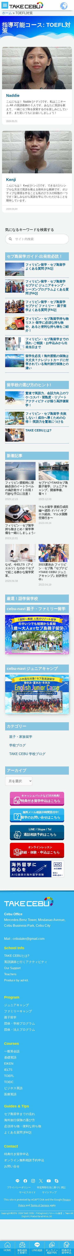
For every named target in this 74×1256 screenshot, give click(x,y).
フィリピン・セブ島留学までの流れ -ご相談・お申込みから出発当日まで (47, 343)
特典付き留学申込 (16, 1154)
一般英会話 (12, 1051)
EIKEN (8, 1063)
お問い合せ (12, 1166)
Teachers (10, 974)
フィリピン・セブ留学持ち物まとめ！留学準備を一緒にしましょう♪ (20, 529)
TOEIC (9, 1082)
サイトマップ (49, 1192)
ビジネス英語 (13, 1088)
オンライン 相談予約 (52, 1251)
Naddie (13, 95)
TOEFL (9, 1076)
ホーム (7, 13)
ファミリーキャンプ (18, 1011)
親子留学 (10, 1017)
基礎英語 (10, 1057)
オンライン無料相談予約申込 (24, 1160)
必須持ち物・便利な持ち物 (22, 1126)
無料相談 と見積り (22, 1251)
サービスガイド (27, 1192)
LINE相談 (37, 1250)
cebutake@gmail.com (28, 938)
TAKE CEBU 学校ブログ (27, 754)
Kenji (11, 179)
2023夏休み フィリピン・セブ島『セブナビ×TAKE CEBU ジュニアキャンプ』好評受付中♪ (53, 572)
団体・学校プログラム (19, 1023)
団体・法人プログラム (19, 1029)
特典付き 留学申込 (67, 1251)
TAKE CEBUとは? (38, 430)
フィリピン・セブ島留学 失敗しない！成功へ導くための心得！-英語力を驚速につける (45, 417)
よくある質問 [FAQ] (17, 1132)
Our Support (12, 968)
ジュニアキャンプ (16, 1005)
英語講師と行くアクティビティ (25, 962)
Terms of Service (40, 1205)
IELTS (8, 1069)
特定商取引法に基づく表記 (51, 1187)
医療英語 (10, 1094)
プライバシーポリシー (19, 1187)
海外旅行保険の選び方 (19, 1120)
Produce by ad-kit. (16, 980)
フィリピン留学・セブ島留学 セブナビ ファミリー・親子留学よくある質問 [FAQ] (45, 305)
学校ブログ (17, 745)
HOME (7, 1250)
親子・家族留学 (20, 736)
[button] (4, 5)
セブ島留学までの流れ (19, 1114)
